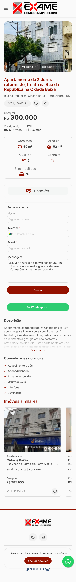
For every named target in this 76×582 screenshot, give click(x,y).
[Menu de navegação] (6, 8)
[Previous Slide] (7, 46)
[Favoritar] (36, 103)
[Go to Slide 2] (28, 447)
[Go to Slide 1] (26, 447)
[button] (38, 46)
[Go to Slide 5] (37, 447)
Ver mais (36, 350)
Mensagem (15, 257)
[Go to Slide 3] (31, 447)
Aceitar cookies (38, 561)
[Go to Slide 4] (34, 447)
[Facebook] (33, 537)
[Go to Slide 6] (39, 447)
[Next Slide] (68, 46)
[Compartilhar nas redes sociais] (45, 103)
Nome (12, 213)
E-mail (12, 242)
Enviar (38, 290)
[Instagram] (43, 537)
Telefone (14, 228)
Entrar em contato (19, 207)
